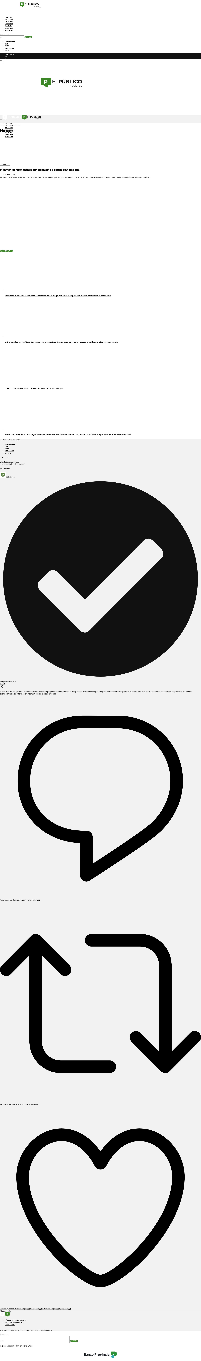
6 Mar (2, 683)
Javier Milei (10, 41)
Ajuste (8, 50)
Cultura (8, 26)
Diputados (9, 48)
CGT (6, 44)
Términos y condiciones (15, 1320)
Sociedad (9, 19)
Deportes (9, 30)
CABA (7, 46)
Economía (9, 24)
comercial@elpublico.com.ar (12, 464)
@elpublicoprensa (8, 681)
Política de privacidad (15, 1322)
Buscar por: (4, 34)
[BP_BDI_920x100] (100, 1360)
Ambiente (9, 28)
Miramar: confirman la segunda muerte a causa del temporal (39, 169)
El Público (10, 477)
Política (8, 17)
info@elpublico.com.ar (9, 462)
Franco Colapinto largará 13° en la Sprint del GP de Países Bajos (34, 388)
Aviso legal (10, 1325)
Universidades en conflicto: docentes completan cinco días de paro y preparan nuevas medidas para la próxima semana (61, 342)
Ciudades (9, 21)
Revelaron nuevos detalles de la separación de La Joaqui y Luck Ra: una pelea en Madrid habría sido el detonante (58, 296)
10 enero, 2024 (10, 174)
